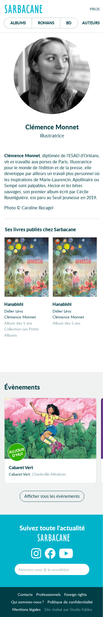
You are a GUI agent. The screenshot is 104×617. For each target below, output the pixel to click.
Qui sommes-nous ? (27, 601)
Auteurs (91, 22)
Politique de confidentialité (70, 601)
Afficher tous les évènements (52, 496)
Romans (46, 22)
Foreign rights (75, 594)
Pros (95, 8)
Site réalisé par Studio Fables (68, 609)
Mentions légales (26, 609)
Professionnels (48, 594)
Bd (72, 22)
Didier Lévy (13, 311)
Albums (18, 22)
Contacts (25, 594)
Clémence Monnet (20, 316)
